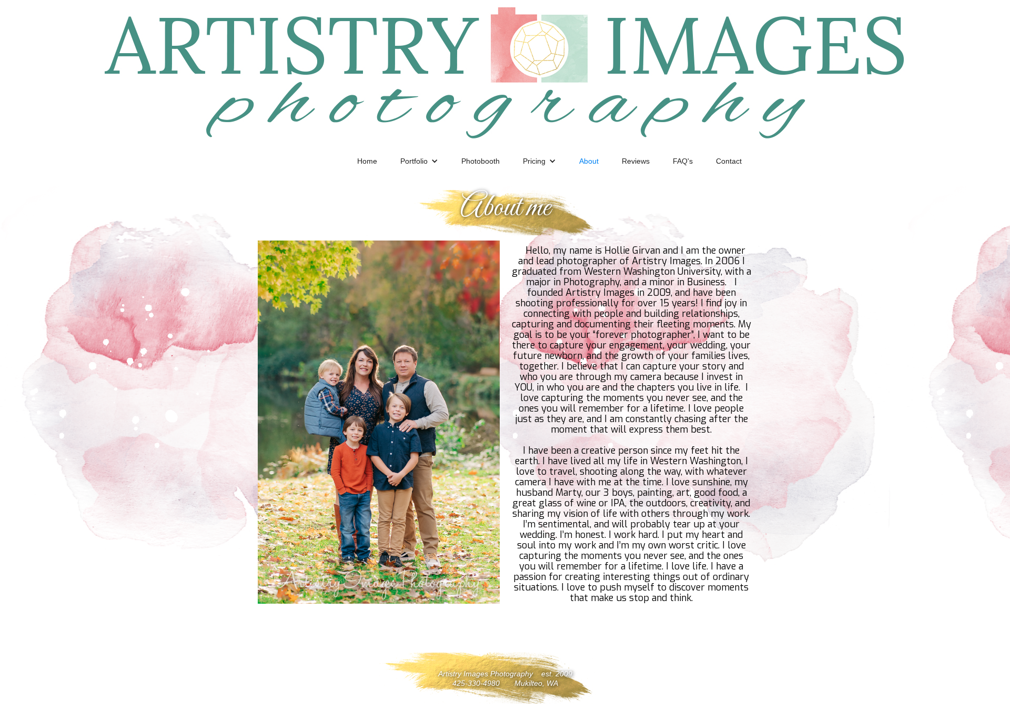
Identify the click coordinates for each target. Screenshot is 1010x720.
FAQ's (683, 161)
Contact (729, 161)
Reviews (636, 161)
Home (367, 161)
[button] (419, 161)
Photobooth (480, 161)
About (589, 161)
